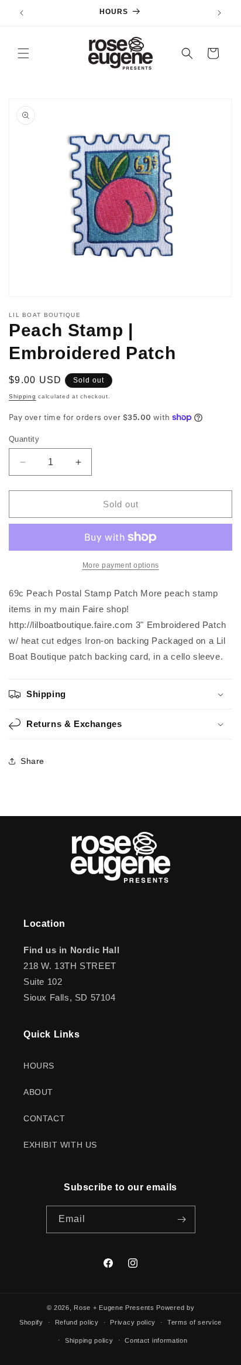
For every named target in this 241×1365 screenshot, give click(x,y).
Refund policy (77, 1322)
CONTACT (44, 1118)
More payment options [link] (120, 565)
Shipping (22, 396)
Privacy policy (133, 1322)
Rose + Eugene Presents (114, 1307)
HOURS (38, 1065)
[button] (23, 53)
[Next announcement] (219, 13)
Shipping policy (89, 1340)
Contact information (156, 1340)
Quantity (24, 439)
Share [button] (32, 761)
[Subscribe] (182, 1219)
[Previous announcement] (22, 13)
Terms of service (194, 1322)
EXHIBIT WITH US (60, 1144)
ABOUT (38, 1092)
